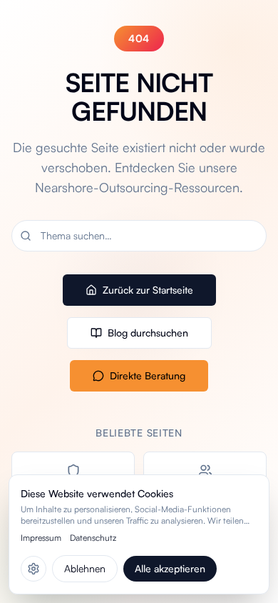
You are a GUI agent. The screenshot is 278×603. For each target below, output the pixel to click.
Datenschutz (93, 537)
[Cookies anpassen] (33, 569)
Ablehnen (84, 568)
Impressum (41, 537)
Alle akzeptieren (170, 568)
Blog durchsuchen (148, 333)
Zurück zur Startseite (148, 290)
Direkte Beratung (147, 375)
